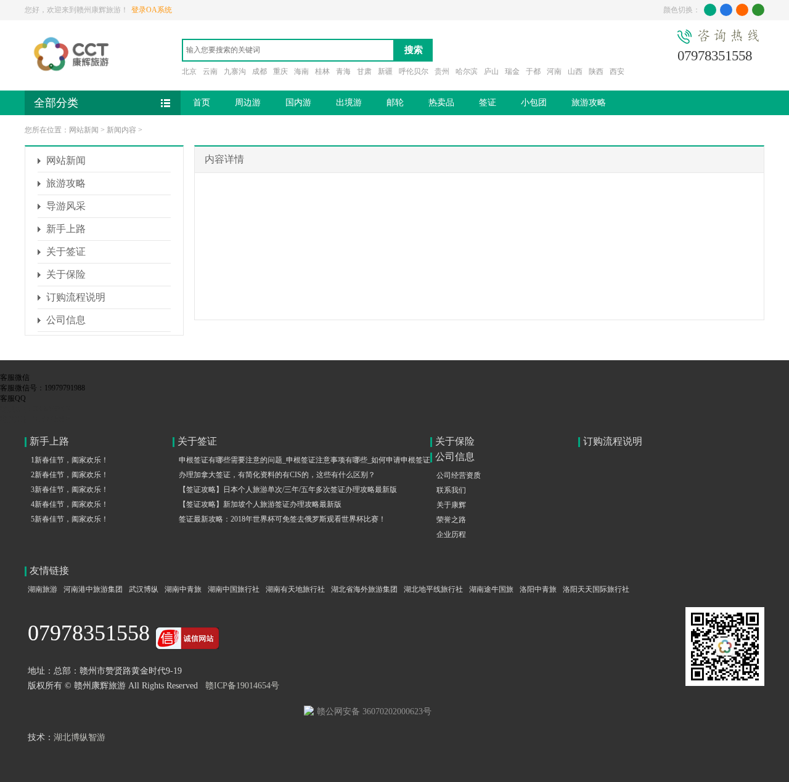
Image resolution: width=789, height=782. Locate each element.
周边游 (248, 102)
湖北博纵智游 (79, 737)
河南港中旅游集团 (93, 589)
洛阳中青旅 (538, 589)
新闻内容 (121, 130)
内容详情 (224, 159)
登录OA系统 (151, 10)
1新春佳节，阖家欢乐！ (69, 460)
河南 (554, 71)
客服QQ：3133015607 (35, 419)
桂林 (322, 71)
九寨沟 (235, 71)
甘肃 (364, 71)
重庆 (280, 71)
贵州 (442, 71)
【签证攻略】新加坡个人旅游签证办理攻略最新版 (260, 504)
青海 (343, 71)
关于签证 (66, 251)
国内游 (298, 102)
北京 (189, 71)
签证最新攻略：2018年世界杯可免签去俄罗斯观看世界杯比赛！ (282, 519)
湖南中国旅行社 (234, 589)
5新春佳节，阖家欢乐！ (69, 519)
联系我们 (451, 490)
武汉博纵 (143, 589)
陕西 (596, 71)
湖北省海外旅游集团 (364, 589)
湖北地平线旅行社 (433, 589)
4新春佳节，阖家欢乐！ (69, 504)
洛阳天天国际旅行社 (596, 589)
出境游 (349, 102)
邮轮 (395, 102)
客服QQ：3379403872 (35, 409)
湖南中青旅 (183, 589)
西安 (617, 71)
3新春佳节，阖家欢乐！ (69, 489)
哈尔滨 (467, 71)
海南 (301, 71)
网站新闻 (84, 130)
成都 (259, 71)
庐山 (491, 71)
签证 (487, 102)
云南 (210, 71)
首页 (201, 102)
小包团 (534, 102)
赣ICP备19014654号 (242, 685)
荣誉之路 (451, 519)
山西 (575, 71)
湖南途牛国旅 (491, 589)
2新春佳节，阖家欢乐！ (69, 474)
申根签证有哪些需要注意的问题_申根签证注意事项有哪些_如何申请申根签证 (304, 460)
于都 (533, 71)
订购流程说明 (75, 297)
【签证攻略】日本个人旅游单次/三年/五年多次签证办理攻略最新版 (288, 489)
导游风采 (66, 206)
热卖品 (441, 102)
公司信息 (66, 320)
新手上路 (66, 229)
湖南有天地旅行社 (295, 589)
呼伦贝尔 (413, 71)
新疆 (385, 71)
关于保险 (66, 274)
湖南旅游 (42, 589)
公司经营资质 (458, 475)
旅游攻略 (588, 102)
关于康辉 (451, 505)
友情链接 (49, 570)
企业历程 (451, 534)
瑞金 (512, 71)
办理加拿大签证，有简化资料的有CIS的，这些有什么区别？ (277, 474)
